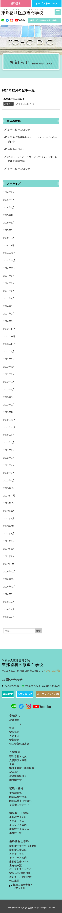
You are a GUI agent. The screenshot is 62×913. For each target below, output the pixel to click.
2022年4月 (9, 465)
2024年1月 (9, 321)
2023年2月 (9, 404)
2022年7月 (9, 442)
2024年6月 (9, 290)
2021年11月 (9, 495)
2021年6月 (9, 533)
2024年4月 (9, 298)
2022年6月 (9, 450)
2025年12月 (9, 215)
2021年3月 (8, 548)
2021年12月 (9, 488)
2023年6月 (9, 374)
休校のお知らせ (16, 149)
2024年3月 (9, 306)
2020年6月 (9, 609)
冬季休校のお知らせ (18, 168)
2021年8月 (9, 518)
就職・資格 (16, 788)
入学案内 (15, 752)
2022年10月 (9, 427)
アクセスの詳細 (51, 670)
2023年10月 (9, 343)
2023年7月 (8, 366)
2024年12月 (9, 252)
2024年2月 (9, 313)
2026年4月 (9, 199)
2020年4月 (9, 617)
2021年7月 (8, 526)
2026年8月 (9, 192)
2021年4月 (9, 541)
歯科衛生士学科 (19, 841)
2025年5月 (9, 237)
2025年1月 (8, 245)
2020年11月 (9, 579)
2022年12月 (9, 419)
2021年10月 (9, 503)
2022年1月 (9, 480)
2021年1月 (8, 563)
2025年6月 (9, 230)
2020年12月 (9, 571)
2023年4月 (9, 389)
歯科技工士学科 (19, 813)
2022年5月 (9, 457)
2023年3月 (9, 397)
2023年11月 (9, 336)
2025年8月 (9, 222)
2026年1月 (9, 207)
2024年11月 (9, 260)
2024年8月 (9, 275)
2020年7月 (9, 601)
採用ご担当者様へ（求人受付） (44, 20)
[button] (8, 694)
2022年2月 (9, 472)
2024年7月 (9, 283)
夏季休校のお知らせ (18, 129)
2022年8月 (9, 434)
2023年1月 (8, 412)
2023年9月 (9, 351)
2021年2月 (9, 556)
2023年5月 (9, 381)
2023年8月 (9, 359)
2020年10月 (9, 586)
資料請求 (16, 3)
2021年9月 (8, 510)
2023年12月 (9, 328)
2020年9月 (9, 594)
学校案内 (15, 715)
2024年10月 (9, 268)
